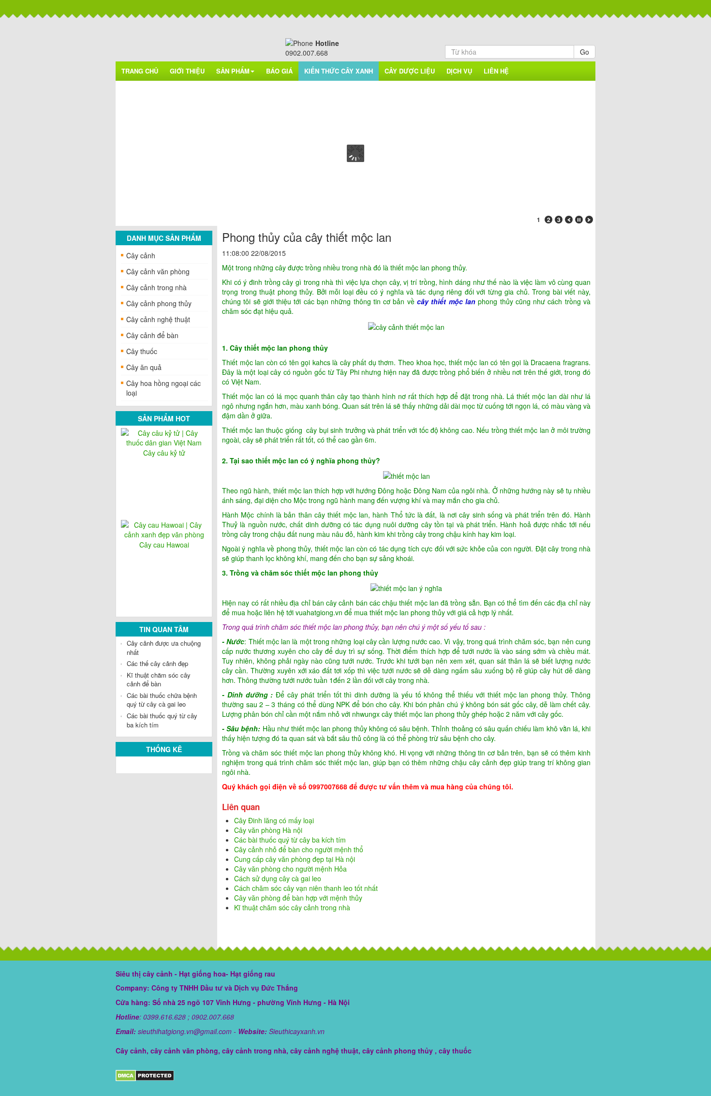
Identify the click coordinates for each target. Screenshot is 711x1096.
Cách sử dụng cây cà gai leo (277, 878)
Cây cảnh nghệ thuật (158, 319)
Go (584, 52)
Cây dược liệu (410, 70)
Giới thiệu (187, 70)
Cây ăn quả (144, 367)
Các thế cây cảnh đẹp (157, 663)
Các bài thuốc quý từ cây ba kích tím (162, 720)
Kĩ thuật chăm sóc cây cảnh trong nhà (292, 907)
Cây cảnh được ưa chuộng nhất (164, 647)
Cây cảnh (140, 255)
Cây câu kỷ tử (164, 453)
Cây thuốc (141, 351)
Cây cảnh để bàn (152, 335)
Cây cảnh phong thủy (159, 303)
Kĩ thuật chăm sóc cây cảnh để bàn (159, 679)
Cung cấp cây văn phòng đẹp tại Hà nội (294, 859)
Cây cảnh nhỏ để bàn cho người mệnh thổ (298, 849)
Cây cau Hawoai (164, 544)
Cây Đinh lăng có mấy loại (274, 820)
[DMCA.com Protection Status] (145, 1075)
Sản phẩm (233, 70)
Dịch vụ (459, 70)
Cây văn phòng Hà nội (268, 830)
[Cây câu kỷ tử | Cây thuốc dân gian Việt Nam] (164, 437)
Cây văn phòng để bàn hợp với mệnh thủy (298, 898)
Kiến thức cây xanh (338, 70)
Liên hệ (496, 70)
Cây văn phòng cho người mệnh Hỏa (290, 869)
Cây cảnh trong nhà (156, 287)
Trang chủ (139, 70)
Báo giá (279, 70)
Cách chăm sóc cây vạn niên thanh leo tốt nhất (306, 888)
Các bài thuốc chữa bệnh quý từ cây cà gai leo (162, 700)
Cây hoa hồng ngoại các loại (163, 388)
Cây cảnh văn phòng (158, 271)
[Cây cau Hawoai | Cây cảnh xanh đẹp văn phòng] (164, 528)
